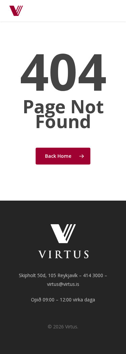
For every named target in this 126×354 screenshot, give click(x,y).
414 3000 (93, 275)
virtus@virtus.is (63, 284)
